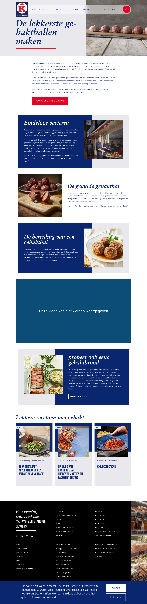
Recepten (36, 9)
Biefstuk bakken (63, 565)
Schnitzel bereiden (64, 577)
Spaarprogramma (89, 9)
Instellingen (115, 597)
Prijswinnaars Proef (64, 532)
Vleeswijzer (100, 516)
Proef (58, 524)
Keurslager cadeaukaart (66, 516)
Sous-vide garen (63, 573)
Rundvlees (20, 545)
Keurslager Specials (24, 569)
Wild (18, 561)
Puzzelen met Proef (64, 528)
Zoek (126, 9)
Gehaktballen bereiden (66, 557)
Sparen (59, 520)
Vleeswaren (21, 565)
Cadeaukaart (73, 9)
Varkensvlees (21, 549)
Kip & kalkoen (22, 553)
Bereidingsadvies (63, 545)
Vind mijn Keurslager (108, 9)
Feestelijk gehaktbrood (78, 396)
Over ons (60, 512)
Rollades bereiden (63, 561)
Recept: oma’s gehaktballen (50, 101)
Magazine (46, 9)
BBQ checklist (101, 528)
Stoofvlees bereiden (64, 569)
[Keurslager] (22, 9)
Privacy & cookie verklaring (107, 545)
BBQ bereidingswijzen (105, 532)
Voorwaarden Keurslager (106, 549)
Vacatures (60, 536)
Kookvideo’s (61, 553)
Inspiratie (58, 9)
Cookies (98, 557)
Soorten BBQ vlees (103, 536)
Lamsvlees (20, 557)
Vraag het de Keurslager (66, 549)
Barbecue (99, 524)
